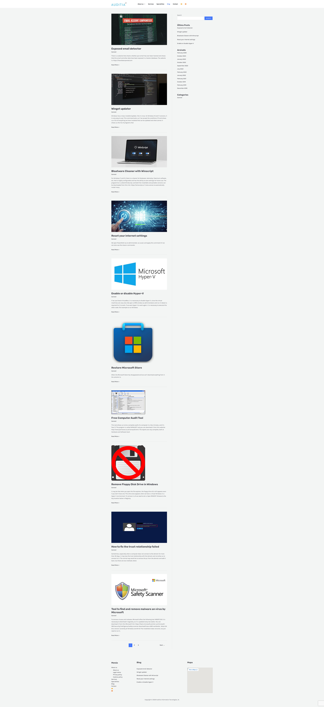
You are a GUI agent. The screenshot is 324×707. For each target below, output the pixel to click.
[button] (144, 4)
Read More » (115, 65)
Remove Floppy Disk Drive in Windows (134, 484)
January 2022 (181, 75)
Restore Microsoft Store (126, 367)
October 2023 (181, 56)
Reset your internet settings (129, 235)
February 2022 (182, 72)
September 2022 (182, 65)
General (113, 52)
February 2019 (181, 85)
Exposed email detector (126, 48)
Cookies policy (117, 677)
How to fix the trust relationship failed (135, 546)
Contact (175, 4)
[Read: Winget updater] (139, 89)
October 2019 (181, 82)
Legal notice (117, 672)
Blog (168, 4)
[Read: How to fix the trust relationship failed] (139, 527)
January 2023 (181, 59)
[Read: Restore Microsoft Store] (133, 342)
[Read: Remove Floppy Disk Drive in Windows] (128, 463)
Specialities (160, 4)
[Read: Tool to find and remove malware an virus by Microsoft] (139, 589)
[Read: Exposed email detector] (139, 29)
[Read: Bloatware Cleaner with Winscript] (139, 151)
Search (179, 15)
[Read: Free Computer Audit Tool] (128, 402)
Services (151, 4)
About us (140, 4)
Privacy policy (117, 674)
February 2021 (181, 78)
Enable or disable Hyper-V (127, 293)
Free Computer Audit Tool (127, 417)
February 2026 (182, 53)
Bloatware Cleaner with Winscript (132, 171)
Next (162, 645)
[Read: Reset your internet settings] (139, 216)
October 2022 (181, 62)
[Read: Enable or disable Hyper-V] (139, 274)
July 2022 (180, 69)
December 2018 (182, 88)
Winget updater (121, 108)
